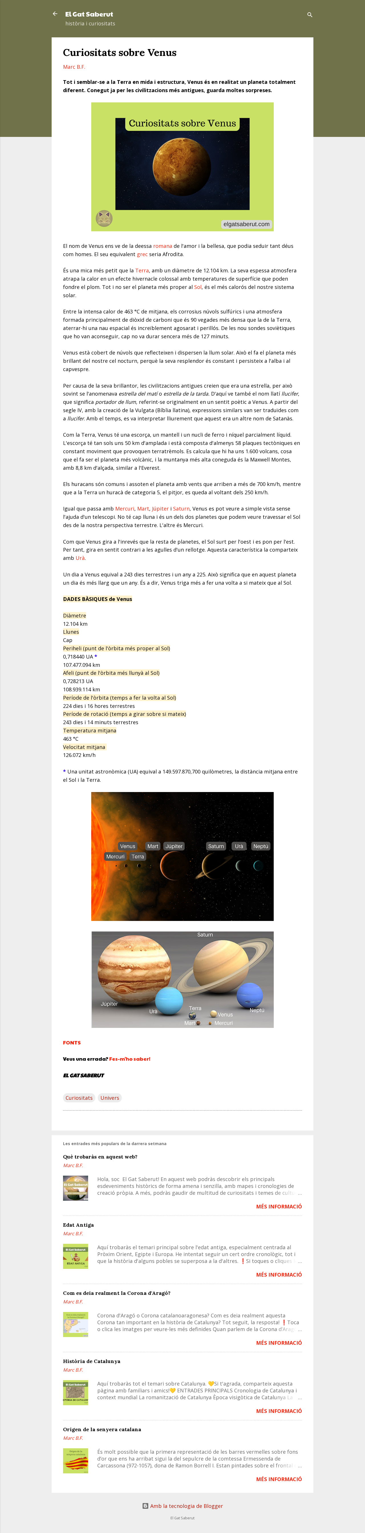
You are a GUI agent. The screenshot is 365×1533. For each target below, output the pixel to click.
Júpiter (160, 508)
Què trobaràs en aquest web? (100, 1156)
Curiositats (79, 1097)
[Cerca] (310, 15)
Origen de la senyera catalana (102, 1429)
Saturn (181, 508)
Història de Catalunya (91, 1361)
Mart (143, 508)
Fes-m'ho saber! (129, 1058)
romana (162, 245)
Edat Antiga (78, 1225)
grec (142, 254)
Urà (80, 557)
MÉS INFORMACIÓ (279, 1206)
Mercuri (124, 508)
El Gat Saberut (89, 14)
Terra (142, 270)
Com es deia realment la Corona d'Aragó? (117, 1293)
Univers (109, 1097)
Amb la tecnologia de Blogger (186, 1505)
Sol (198, 286)
